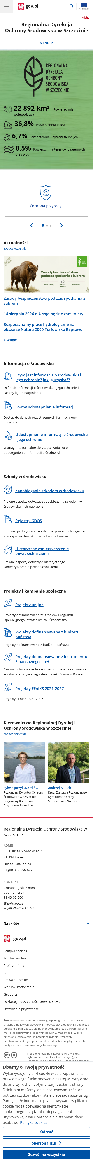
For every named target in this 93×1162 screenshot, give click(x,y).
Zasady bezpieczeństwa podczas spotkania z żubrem (44, 301)
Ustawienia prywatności (22, 1009)
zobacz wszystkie (15, 248)
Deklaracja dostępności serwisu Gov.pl (33, 1001)
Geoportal (11, 994)
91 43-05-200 (13, 897)
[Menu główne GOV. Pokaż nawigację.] (6, 6)
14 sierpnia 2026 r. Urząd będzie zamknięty (43, 313)
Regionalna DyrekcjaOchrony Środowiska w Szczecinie (46, 27)
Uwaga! (10, 339)
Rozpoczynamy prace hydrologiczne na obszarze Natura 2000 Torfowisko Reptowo (43, 327)
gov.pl (19, 939)
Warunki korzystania (19, 987)
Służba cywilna (15, 958)
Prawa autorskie (16, 980)
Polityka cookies (15, 951)
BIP (6, 973)
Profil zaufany (14, 965)
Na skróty (11, 923)
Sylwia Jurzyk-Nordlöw (21, 788)
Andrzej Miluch (59, 788)
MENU (44, 43)
